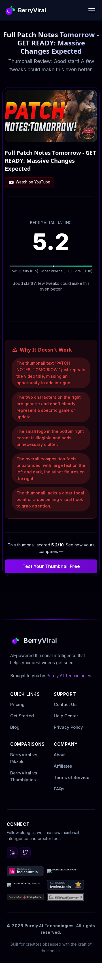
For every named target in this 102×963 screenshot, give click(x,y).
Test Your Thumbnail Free (51, 566)
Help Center (66, 715)
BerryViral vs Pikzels (23, 758)
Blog (15, 727)
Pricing (17, 704)
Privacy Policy (68, 727)
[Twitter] (25, 852)
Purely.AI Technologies (68, 675)
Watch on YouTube (33, 182)
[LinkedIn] (12, 852)
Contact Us (65, 704)
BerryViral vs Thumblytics (23, 776)
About (60, 754)
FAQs (59, 788)
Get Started (22, 715)
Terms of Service (71, 777)
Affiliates (63, 766)
